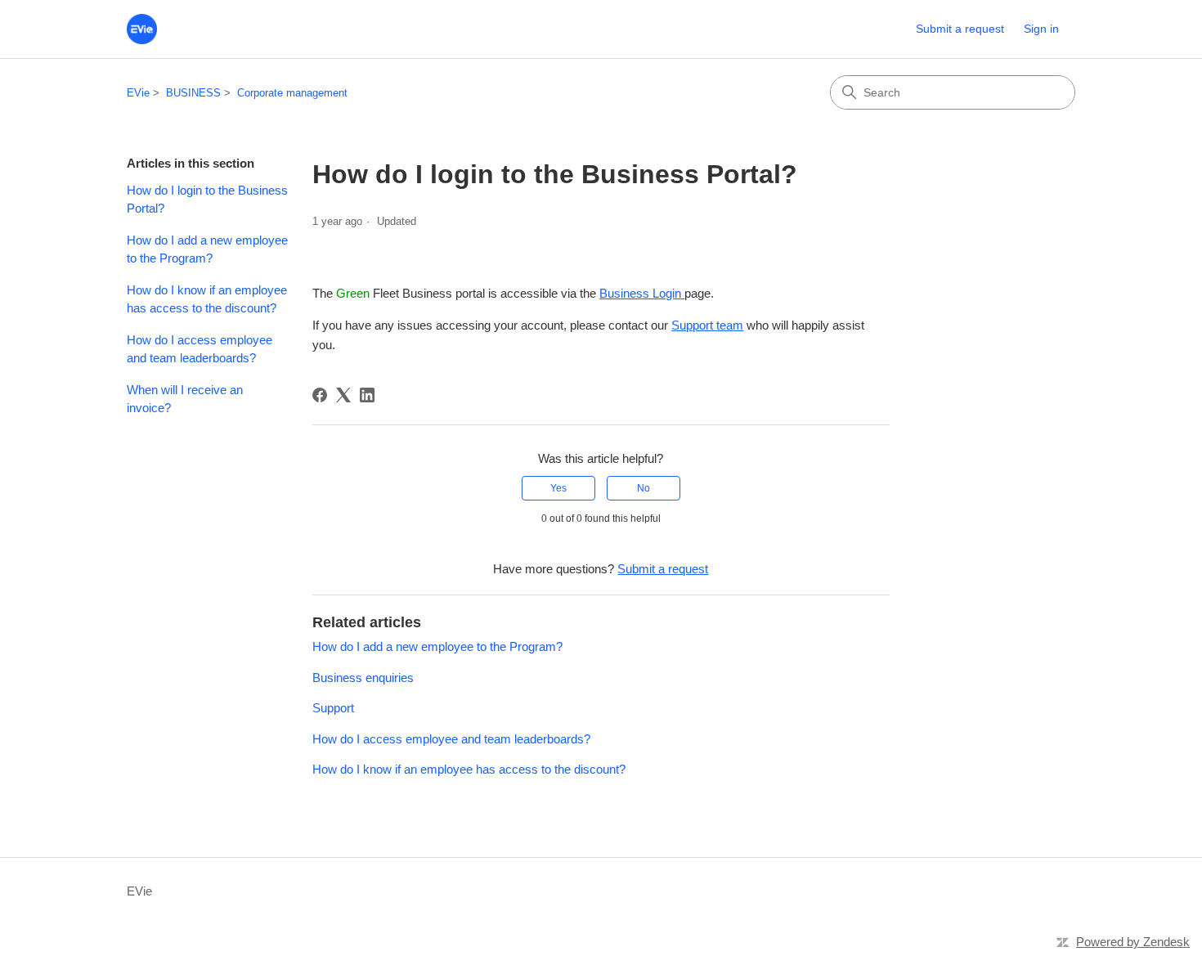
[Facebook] (319, 395)
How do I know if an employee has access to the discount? (207, 299)
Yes (558, 488)
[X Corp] (343, 395)
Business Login (641, 293)
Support (333, 708)
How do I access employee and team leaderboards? (199, 349)
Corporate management (292, 93)
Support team (707, 325)
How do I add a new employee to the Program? (207, 249)
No (643, 488)
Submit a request (960, 28)
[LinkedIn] (367, 395)
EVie (138, 93)
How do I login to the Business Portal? (207, 199)
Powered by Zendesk (1133, 942)
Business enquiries (363, 677)
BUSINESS (193, 93)
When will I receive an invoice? (185, 399)
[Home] (142, 29)
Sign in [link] (1041, 28)
